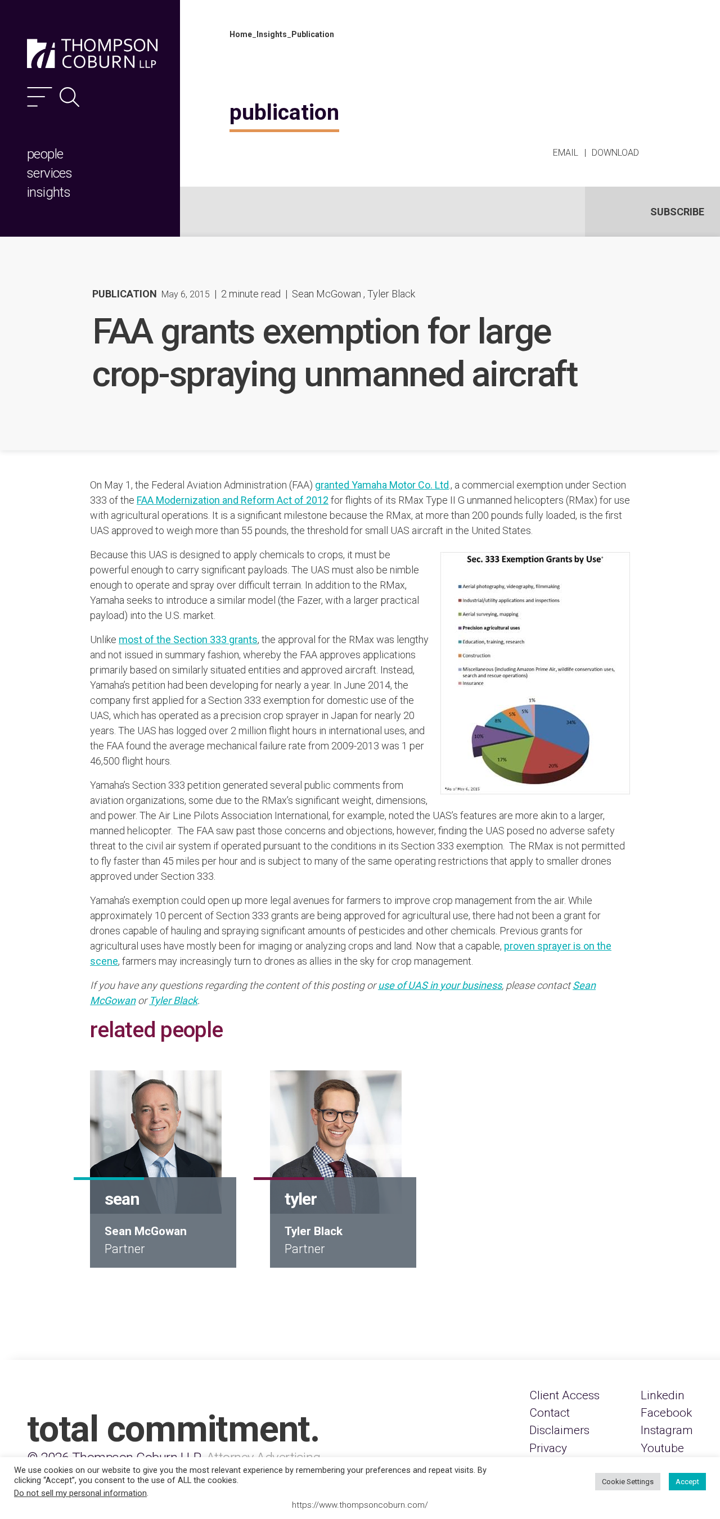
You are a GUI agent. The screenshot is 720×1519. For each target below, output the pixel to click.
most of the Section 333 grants (188, 639)
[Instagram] (667, 1430)
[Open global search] (69, 97)
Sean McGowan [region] (326, 294)
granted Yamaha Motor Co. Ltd (382, 485)
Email (565, 152)
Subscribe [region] (677, 212)
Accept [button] (687, 1481)
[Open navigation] (39, 97)
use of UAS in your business (440, 985)
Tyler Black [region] (391, 294)
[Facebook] (666, 1413)
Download (615, 152)
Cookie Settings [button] (628, 1481)
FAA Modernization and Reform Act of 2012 (232, 500)
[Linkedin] (663, 1395)
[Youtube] (662, 1448)
